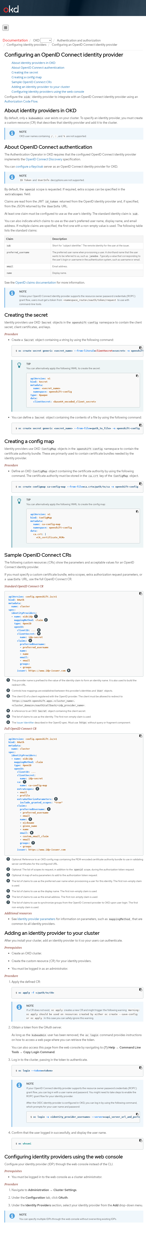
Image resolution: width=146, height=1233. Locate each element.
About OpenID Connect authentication (38, 68)
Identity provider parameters (36, 919)
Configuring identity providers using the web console (48, 92)
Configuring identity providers (26, 45)
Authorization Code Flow (20, 101)
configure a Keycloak (29, 166)
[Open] (6, 28)
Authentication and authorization (79, 40)
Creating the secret (25, 72)
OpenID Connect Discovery (44, 159)
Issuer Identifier (25, 722)
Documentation (15, 40)
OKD (36, 40)
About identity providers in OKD (33, 63)
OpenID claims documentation (35, 282)
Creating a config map (27, 77)
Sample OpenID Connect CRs (32, 82)
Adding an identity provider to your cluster (41, 87)
